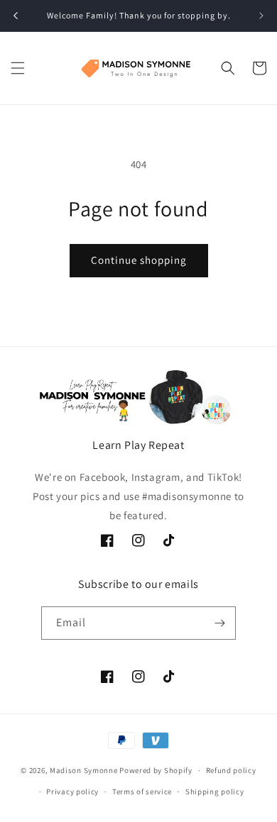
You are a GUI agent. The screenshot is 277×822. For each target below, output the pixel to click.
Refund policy (231, 770)
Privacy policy (72, 791)
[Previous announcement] (15, 15)
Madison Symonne (84, 770)
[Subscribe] (219, 623)
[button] (17, 68)
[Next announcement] (261, 15)
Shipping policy (214, 791)
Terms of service (142, 791)
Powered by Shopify (155, 770)
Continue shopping (139, 260)
